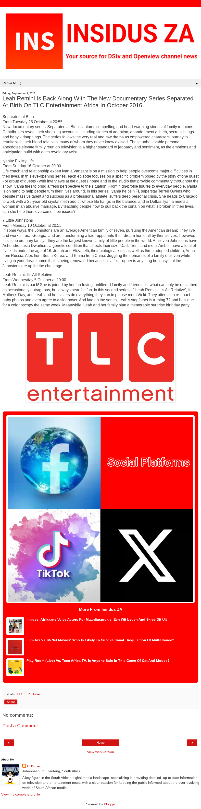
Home (101, 742)
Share (11, 702)
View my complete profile (20, 794)
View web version (100, 752)
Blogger (110, 804)
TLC (20, 694)
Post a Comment (20, 725)
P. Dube (33, 766)
